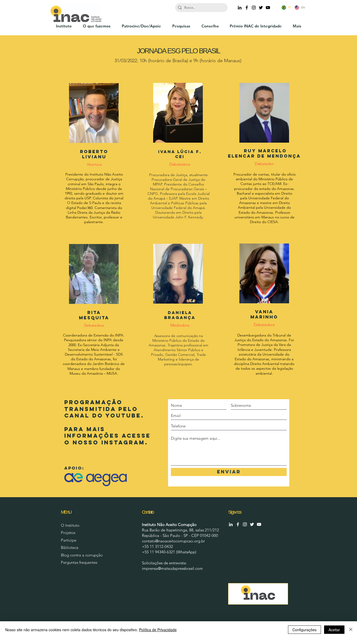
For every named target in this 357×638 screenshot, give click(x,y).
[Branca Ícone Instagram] (244, 524)
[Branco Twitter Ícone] (252, 524)
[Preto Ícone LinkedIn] (239, 7)
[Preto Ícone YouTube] (267, 7)
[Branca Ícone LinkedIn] (230, 524)
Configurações (304, 629)
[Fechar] (351, 629)
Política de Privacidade (158, 629)
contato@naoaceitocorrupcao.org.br (173, 540)
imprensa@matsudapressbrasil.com (172, 568)
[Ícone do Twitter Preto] (260, 7)
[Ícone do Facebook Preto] (246, 7)
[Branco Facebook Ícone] (237, 524)
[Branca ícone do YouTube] (259, 524)
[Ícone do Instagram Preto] (253, 7)
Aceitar (334, 629)
